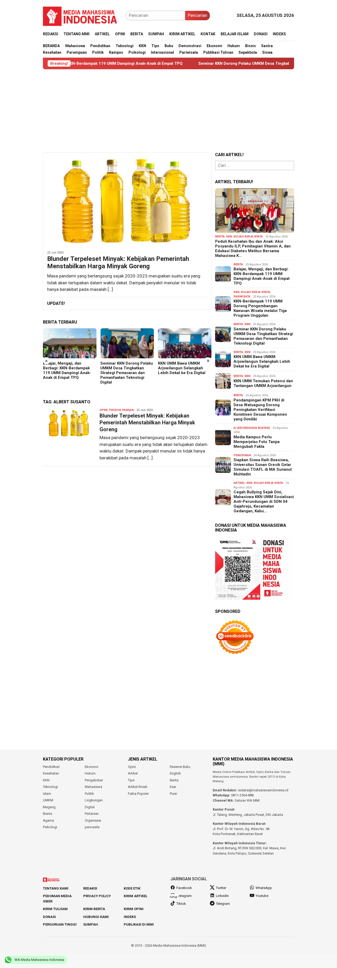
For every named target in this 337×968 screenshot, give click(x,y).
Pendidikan (242, 455)
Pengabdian (94, 780)
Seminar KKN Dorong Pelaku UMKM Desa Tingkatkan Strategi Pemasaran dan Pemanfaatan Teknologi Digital (126, 373)
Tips (131, 780)
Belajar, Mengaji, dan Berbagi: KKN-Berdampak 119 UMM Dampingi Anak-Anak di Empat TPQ (67, 370)
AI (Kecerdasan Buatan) (252, 428)
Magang (49, 807)
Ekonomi (91, 767)
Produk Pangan (121, 410)
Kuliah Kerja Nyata (248, 236)
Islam (47, 794)
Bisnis (47, 814)
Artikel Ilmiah (137, 787)
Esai (173, 787)
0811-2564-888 (242, 795)
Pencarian (197, 15)
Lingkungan (94, 800)
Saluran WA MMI (247, 800)
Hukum (90, 773)
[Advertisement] (168, 111)
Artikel (239, 483)
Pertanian (92, 814)
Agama (48, 820)
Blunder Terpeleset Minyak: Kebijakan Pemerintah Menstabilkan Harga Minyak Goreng (118, 262)
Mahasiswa (93, 787)
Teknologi (50, 787)
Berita (220, 236)
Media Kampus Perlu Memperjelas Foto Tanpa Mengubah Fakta (257, 442)
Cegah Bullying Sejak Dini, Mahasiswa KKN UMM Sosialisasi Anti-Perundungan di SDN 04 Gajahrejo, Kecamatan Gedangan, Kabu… (264, 501)
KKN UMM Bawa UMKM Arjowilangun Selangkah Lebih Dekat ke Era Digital (181, 368)
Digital (90, 807)
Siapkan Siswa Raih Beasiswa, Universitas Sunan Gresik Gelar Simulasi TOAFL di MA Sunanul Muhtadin (263, 467)
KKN (229, 236)
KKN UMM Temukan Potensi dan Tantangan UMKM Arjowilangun (263, 383)
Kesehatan (51, 773)
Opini (103, 410)
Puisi (173, 794)
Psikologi (50, 827)
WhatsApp (264, 888)
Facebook (184, 888)
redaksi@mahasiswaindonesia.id (263, 790)
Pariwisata (242, 296)
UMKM (48, 800)
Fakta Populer (138, 794)
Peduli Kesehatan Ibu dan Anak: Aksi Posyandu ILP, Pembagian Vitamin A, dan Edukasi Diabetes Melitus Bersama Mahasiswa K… (253, 248)
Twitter (221, 888)
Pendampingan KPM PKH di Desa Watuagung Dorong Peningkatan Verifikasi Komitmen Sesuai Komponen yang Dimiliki (260, 409)
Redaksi (90, 888)
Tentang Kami (55, 888)
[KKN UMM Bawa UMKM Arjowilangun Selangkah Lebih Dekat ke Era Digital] (184, 343)
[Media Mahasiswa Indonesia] (82, 15)
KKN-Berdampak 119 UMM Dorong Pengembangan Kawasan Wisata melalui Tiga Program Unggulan (260, 308)
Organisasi (93, 820)
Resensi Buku (180, 767)
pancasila (92, 827)
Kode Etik (132, 888)
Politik (89, 794)
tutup (173, 897)
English (175, 773)
